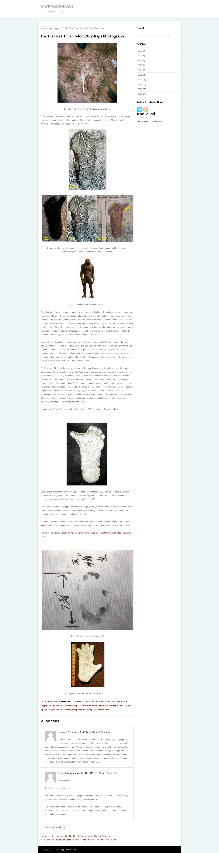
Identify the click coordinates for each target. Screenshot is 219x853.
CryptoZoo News (102, 701)
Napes (76, 705)
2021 (140, 75)
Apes (43, 709)
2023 (140, 65)
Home (56, 28)
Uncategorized (115, 705)
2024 (140, 60)
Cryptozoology (48, 705)
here (101, 636)
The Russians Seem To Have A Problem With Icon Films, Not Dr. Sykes (85, 840)
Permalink (105, 732)
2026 (140, 51)
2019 (140, 84)
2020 (140, 80)
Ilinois (85, 709)
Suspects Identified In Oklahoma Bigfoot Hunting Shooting (83, 836)
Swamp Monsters (100, 705)
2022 (140, 70)
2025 (140, 56)
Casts (48, 709)
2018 (140, 89)
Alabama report (47, 525)
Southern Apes (102, 709)
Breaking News (87, 701)
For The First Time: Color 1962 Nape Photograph (82, 36)
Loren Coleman (51, 701)
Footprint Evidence (64, 705)
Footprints (77, 709)
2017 (140, 94)
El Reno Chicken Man (61, 709)
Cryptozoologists (119, 701)
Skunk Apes (85, 705)
